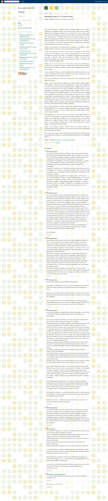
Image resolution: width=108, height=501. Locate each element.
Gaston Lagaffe (71, 139)
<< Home (49, 486)
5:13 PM (49, 480)
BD (50, 139)
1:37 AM (49, 189)
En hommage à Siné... (25, 51)
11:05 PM (49, 425)
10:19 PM (49, 470)
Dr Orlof (20, 25)
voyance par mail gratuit (55, 474)
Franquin (63, 139)
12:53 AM (49, 404)
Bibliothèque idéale (56, 139)
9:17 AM (49, 276)
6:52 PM (49, 234)
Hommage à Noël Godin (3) (27, 61)
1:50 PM (49, 306)
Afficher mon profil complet (25, 27)
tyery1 (50, 428)
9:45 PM (58, 142)
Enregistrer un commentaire (55, 484)
